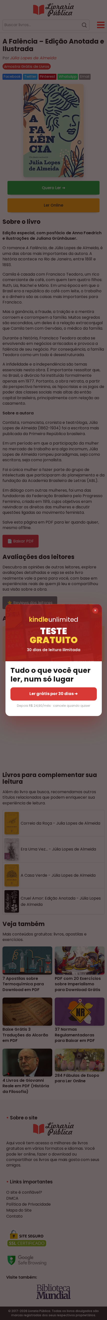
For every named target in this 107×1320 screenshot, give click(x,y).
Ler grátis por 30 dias (53, 694)
